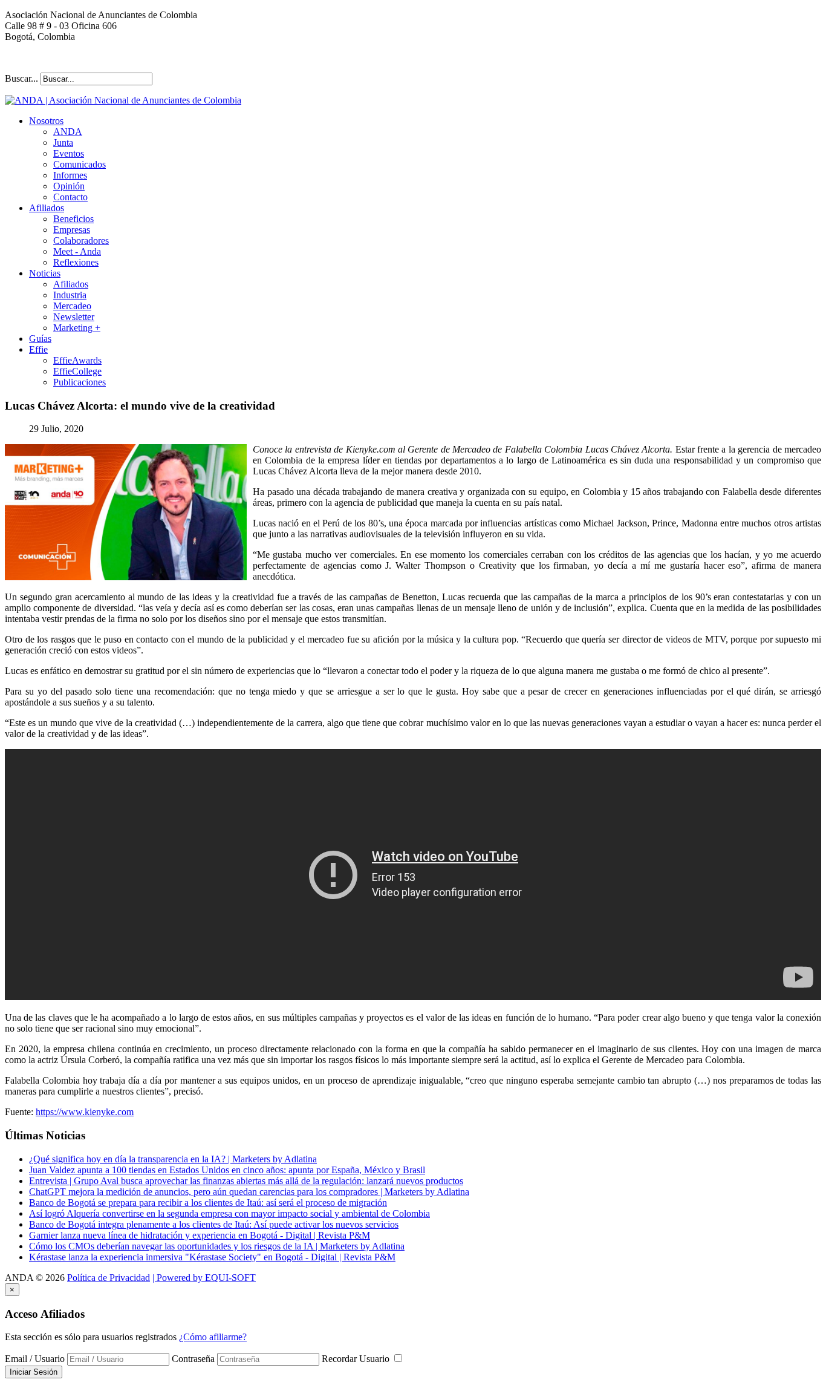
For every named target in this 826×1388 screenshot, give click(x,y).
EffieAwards (77, 360)
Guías (40, 338)
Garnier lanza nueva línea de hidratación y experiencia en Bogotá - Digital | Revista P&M (199, 1235)
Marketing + (76, 327)
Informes (70, 175)
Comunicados (79, 164)
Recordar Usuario (357, 1359)
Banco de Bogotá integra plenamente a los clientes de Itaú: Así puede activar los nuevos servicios (213, 1224)
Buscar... (21, 78)
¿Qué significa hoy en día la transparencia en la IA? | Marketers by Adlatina (173, 1159)
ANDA (67, 131)
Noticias (44, 273)
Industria (69, 295)
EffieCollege (77, 371)
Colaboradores (81, 240)
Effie (38, 349)
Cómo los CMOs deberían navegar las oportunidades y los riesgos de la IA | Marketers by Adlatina (217, 1246)
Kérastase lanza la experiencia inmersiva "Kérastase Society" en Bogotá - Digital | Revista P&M (212, 1257)
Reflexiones (76, 262)
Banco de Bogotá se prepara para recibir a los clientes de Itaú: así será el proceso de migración (208, 1202)
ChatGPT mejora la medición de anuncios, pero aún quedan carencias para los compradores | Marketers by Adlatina (249, 1192)
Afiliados (46, 208)
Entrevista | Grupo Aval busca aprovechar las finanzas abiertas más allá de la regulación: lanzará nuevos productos (246, 1181)
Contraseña (193, 1359)
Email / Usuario (35, 1359)
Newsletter (73, 317)
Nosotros (46, 121)
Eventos (68, 153)
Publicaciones (79, 382)
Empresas (71, 229)
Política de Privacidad (108, 1277)
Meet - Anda (77, 251)
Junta (63, 142)
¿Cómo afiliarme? (213, 1337)
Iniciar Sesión (33, 1372)
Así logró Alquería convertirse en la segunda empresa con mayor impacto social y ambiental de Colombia (229, 1213)
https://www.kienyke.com (85, 1112)
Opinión (69, 186)
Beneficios (73, 219)
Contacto (70, 197)
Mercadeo (72, 306)
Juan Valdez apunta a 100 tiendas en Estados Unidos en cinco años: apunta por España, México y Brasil (227, 1170)
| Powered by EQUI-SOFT (204, 1277)
